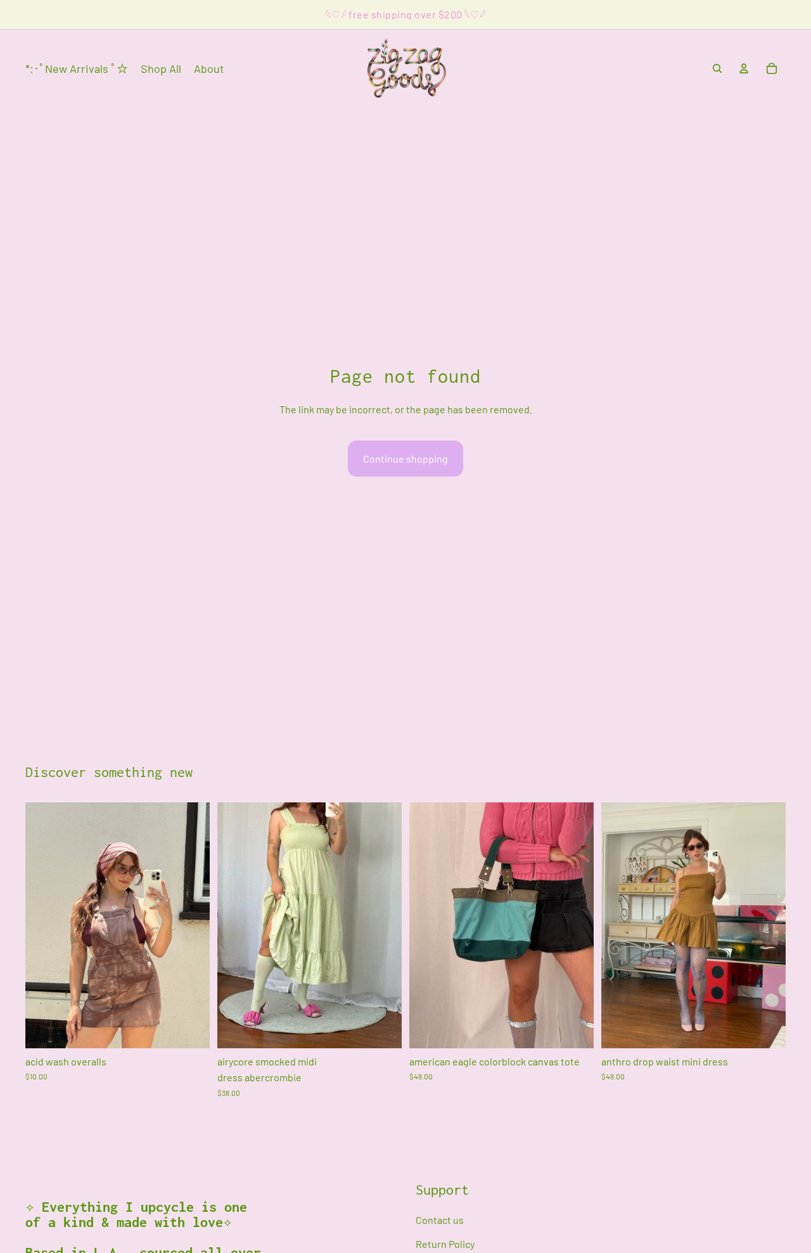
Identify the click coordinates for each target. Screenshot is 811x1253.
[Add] (190, 1028)
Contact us (440, 1220)
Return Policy (445, 1244)
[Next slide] (383, 925)
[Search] (717, 68)
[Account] (744, 68)
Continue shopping (405, 459)
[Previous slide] (236, 925)
